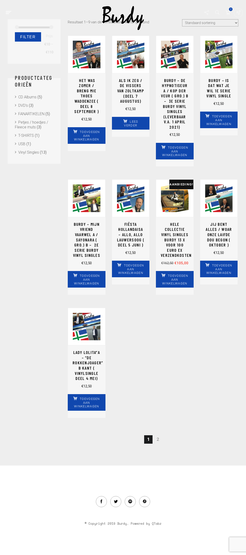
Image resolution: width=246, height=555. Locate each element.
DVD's (23, 105)
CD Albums (27, 97)
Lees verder (131, 123)
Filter (28, 37)
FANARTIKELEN (31, 114)
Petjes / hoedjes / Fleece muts (31, 124)
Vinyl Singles (28, 152)
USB (21, 144)
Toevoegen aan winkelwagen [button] (87, 135)
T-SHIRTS (26, 135)
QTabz (156, 523)
